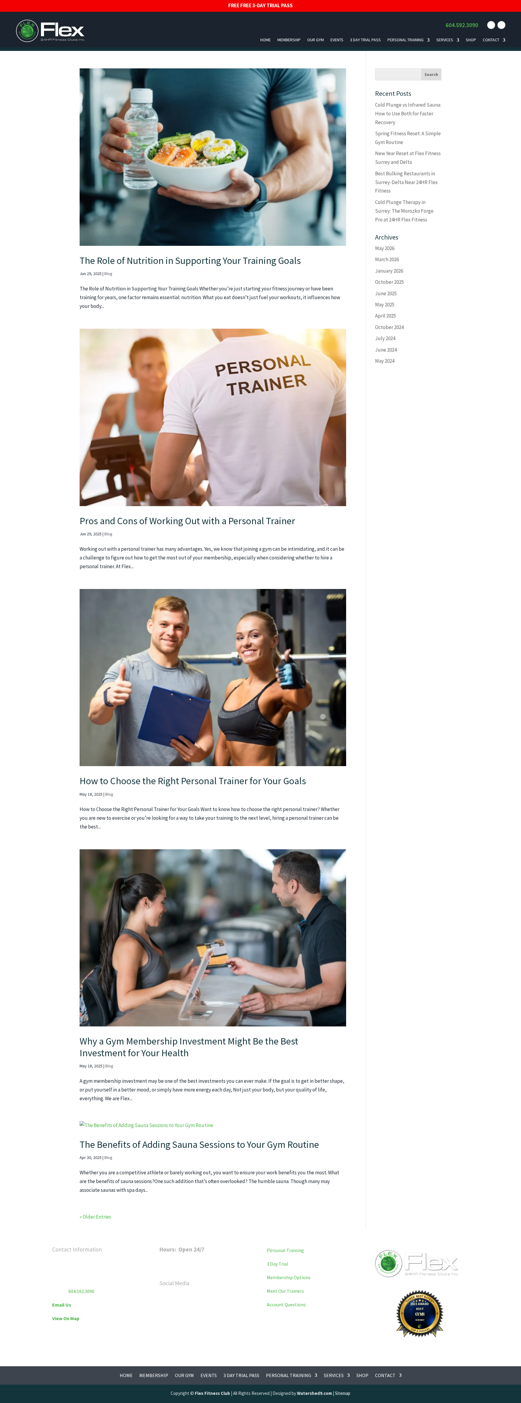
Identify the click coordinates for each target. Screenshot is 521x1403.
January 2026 (389, 271)
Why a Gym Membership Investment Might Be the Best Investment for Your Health (189, 1047)
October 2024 (389, 327)
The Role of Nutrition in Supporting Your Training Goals (190, 261)
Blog (108, 273)
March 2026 (387, 259)
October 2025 (389, 282)
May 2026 (384, 248)
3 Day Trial (277, 1264)
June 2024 (386, 349)
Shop (471, 39)
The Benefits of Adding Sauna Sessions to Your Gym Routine (199, 1144)
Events (336, 39)
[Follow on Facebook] (491, 25)
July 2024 (385, 338)
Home (265, 39)
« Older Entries (95, 1217)
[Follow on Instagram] (501, 25)
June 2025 (386, 293)
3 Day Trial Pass (365, 39)
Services (444, 39)
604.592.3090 (462, 25)
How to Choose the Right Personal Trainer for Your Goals (193, 781)
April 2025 (385, 315)
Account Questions (286, 1304)
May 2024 (384, 361)
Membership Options (289, 1277)
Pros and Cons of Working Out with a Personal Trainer (187, 521)
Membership (289, 39)
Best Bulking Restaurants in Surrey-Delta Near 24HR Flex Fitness (406, 182)
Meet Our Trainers (285, 1291)
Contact (491, 39)
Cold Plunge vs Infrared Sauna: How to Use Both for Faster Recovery (408, 114)
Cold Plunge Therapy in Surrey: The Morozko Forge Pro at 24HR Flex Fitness (404, 211)
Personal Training (405, 39)
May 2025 (384, 304)
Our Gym (315, 39)
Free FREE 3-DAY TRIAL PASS (260, 5)
